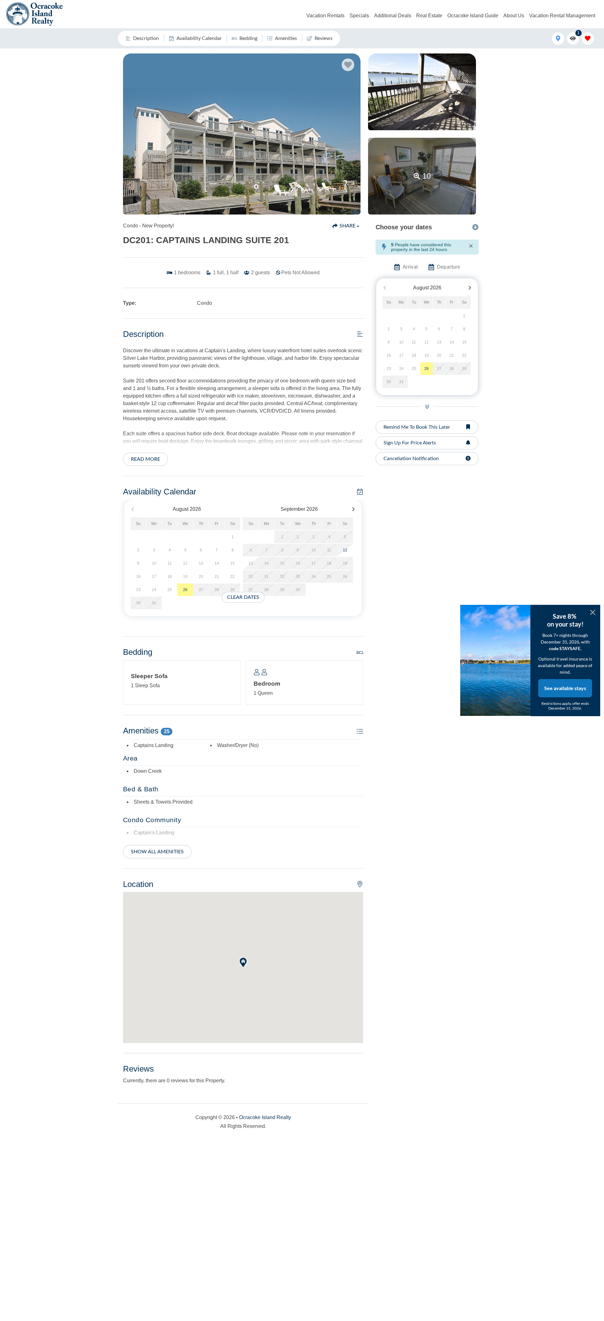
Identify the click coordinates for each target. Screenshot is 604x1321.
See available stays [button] (565, 688)
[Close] (592, 612)
